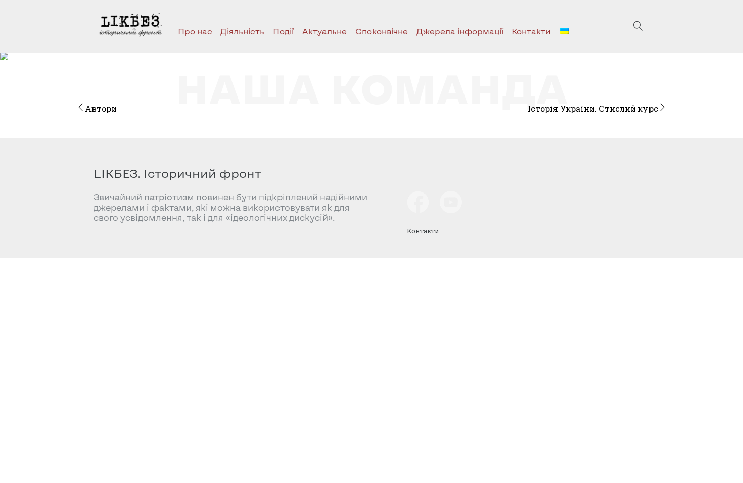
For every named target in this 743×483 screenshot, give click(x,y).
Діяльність (242, 31)
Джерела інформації (459, 31)
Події (283, 31)
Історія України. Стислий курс (593, 108)
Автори (101, 108)
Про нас (195, 31)
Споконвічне (381, 31)
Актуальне (324, 31)
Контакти (531, 31)
